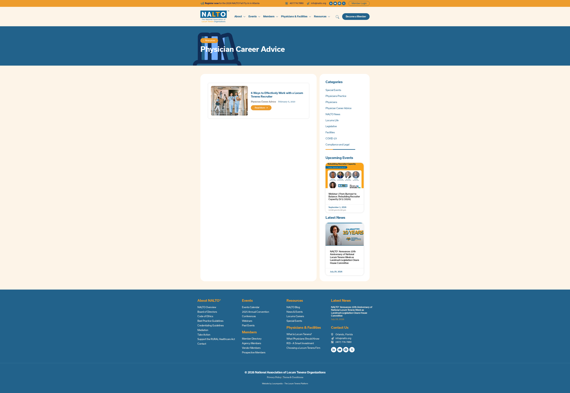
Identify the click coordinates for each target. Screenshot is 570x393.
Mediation (202, 330)
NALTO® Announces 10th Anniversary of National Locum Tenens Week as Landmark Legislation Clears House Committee (344, 257)
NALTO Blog (293, 307)
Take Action (203, 334)
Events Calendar (250, 307)
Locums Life (332, 120)
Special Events (333, 90)
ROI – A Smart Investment (300, 343)
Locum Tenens (294, 384)
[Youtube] (335, 3)
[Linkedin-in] (331, 3)
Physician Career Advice (263, 101)
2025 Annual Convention (255, 311)
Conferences (249, 316)
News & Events (294, 311)
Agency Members (251, 343)
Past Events (248, 325)
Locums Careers (295, 316)
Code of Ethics (205, 316)
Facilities (330, 132)
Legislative (331, 126)
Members (268, 16)
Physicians (331, 102)
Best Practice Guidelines (210, 321)
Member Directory (251, 338)
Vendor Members (251, 348)
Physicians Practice (336, 96)
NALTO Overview (206, 307)
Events (252, 16)
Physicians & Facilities (294, 16)
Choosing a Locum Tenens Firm (303, 348)
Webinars (247, 321)
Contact (201, 343)
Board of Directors (207, 311)
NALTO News (333, 114)
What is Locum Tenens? (299, 334)
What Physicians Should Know (302, 338)
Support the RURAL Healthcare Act (216, 339)
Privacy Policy (274, 377)
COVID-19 (331, 138)
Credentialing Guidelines (210, 325)
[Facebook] (339, 3)
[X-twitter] (344, 3)
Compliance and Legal (337, 144)
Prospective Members (253, 352)
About (238, 16)
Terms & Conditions (293, 377)
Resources (320, 16)
